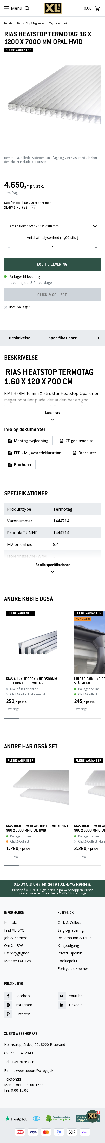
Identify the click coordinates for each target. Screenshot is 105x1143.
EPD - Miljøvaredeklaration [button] (37, 452)
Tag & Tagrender (35, 23)
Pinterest (22, 1014)
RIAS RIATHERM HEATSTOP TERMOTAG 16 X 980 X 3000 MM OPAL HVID (37, 828)
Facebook (23, 995)
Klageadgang (68, 945)
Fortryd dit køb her (73, 968)
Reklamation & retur (74, 938)
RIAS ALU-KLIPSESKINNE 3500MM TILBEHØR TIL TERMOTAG (31, 681)
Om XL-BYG (14, 945)
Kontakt (10, 922)
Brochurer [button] (87, 452)
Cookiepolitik (68, 961)
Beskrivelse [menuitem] (19, 337)
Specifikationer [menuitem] (63, 337)
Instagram (23, 1004)
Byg (19, 23)
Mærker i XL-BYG (18, 961)
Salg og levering (71, 930)
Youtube (76, 995)
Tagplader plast (58, 23)
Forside (8, 23)
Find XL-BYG (14, 930)
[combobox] (52, 226)
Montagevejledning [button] (31, 440)
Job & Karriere (15, 938)
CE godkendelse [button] (79, 440)
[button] (9, 248)
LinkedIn (76, 1004)
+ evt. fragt (12, 709)
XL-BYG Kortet (16, 207)
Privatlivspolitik (70, 953)
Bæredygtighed (16, 953)
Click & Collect (69, 922)
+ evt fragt (11, 193)
